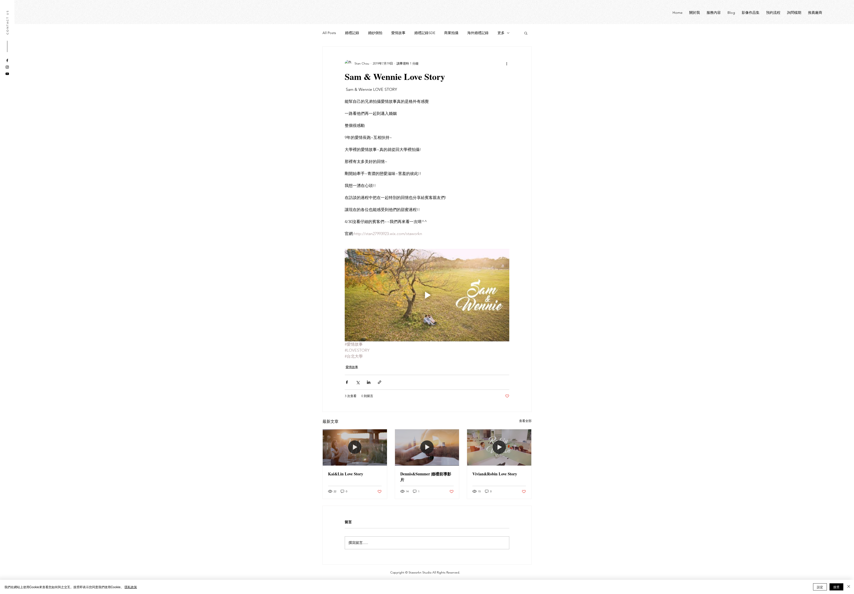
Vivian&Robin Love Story (494, 474)
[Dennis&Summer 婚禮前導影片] (427, 447)
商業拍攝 (451, 33)
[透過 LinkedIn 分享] (369, 382)
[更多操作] (506, 63)
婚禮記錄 (352, 33)
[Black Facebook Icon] (7, 60)
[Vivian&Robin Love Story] (499, 447)
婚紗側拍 (375, 33)
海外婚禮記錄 (478, 33)
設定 (820, 587)
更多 (501, 33)
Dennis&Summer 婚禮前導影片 (425, 476)
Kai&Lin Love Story (345, 474)
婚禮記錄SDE (424, 33)
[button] (526, 33)
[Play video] (427, 295)
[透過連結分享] (379, 382)
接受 (836, 587)
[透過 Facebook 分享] (347, 382)
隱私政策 (131, 587)
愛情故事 (398, 33)
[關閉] (848, 586)
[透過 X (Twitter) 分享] (358, 382)
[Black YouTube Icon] (7, 74)
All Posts (329, 33)
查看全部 (525, 421)
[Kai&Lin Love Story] (355, 447)
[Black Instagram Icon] (7, 67)
